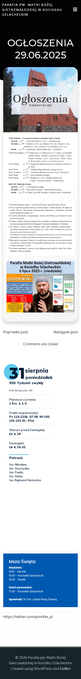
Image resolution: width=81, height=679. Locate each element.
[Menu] (75, 9)
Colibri (65, 668)
